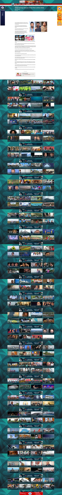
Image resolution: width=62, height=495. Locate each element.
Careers (36, 4)
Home (16, 4)
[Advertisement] (31, 16)
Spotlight (41, 4)
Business (28, 4)
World (32, 4)
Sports (23, 4)
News (20, 4)
